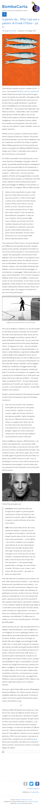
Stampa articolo (33, 788)
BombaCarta (15, 6)
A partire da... (35, 792)
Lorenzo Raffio (21, 803)
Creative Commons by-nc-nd (23, 799)
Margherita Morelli (10, 31)
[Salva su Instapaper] (25, 786)
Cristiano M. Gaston (32, 801)
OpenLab (33, 739)
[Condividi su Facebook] (36, 786)
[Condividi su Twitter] (30, 786)
